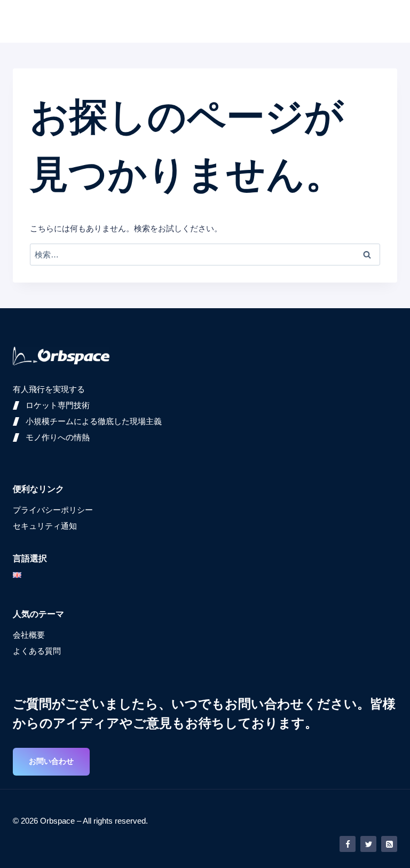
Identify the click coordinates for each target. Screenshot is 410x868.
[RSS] (389, 844)
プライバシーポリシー (53, 509)
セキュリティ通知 (45, 525)
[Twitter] (368, 844)
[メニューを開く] (385, 21)
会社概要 (29, 634)
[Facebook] (348, 844)
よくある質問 (37, 650)
